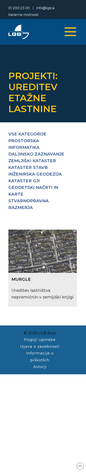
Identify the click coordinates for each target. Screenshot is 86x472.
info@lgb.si (45, 8)
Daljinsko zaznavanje (36, 154)
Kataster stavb (28, 167)
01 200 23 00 (19, 8)
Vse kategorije (27, 134)
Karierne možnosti (23, 15)
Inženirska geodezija (35, 174)
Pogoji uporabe (40, 339)
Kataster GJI (24, 180)
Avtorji (40, 366)
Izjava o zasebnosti (40, 346)
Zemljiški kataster (32, 160)
